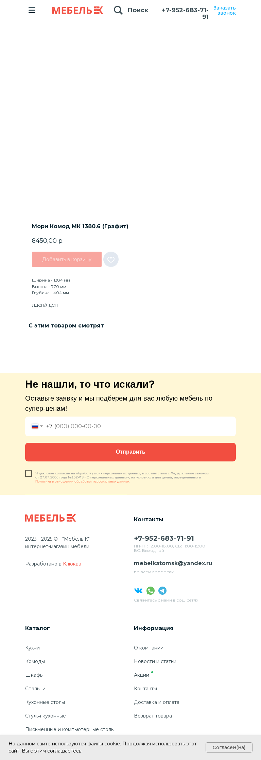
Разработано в (43, 564)
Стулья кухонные (45, 716)
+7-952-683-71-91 (185, 13)
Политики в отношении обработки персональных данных (82, 481)
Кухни (32, 648)
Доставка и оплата (156, 702)
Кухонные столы (45, 702)
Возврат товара (153, 716)
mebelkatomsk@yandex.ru (173, 563)
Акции (141, 675)
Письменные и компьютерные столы (70, 729)
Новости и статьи (155, 661)
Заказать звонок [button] (225, 10)
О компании (148, 648)
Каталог (37, 628)
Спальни (35, 689)
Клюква (72, 564)
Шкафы (34, 675)
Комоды (35, 661)
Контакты (145, 689)
